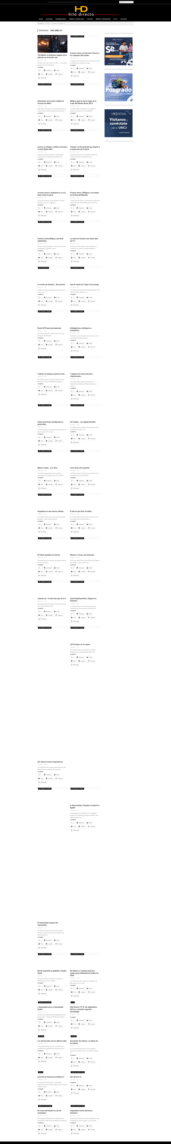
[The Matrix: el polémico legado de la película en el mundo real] (52, 44)
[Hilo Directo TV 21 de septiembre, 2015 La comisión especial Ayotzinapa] (85, 1003)
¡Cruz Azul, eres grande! (80, 468)
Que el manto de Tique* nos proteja (84, 284)
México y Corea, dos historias (82, 555)
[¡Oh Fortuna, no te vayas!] (85, 634)
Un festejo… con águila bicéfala (82, 422)
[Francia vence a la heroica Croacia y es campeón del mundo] (85, 43)
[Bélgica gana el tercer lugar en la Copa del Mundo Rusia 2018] (85, 91)
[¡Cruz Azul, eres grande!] (85, 457)
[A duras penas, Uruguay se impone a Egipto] (85, 795)
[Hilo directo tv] (85, 1072)
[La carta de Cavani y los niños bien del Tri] (85, 228)
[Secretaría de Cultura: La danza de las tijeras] (85, 1037)
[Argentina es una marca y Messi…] (52, 501)
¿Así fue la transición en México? (50, 1077)
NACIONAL (49, 19)
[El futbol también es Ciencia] (52, 545)
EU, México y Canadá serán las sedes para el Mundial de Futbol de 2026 (84, 973)
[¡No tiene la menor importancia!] (52, 692)
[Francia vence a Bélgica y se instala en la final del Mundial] (85, 182)
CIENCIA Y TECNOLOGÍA (76, 19)
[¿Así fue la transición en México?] (52, 1072)
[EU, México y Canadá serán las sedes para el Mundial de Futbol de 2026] (85, 960)
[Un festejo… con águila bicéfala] (85, 412)
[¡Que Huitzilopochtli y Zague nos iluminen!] (85, 588)
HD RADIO (124, 19)
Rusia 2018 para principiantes (49, 328)
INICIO (41, 19)
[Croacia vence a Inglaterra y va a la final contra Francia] (52, 182)
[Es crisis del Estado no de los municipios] (52, 1106)
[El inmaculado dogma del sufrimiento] (52, 853)
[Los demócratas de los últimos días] (52, 1037)
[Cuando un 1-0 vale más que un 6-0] (52, 588)
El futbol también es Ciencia (48, 555)
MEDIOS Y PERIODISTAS (103, 19)
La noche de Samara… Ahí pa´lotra (51, 284)
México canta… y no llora (47, 468)
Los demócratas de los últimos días (52, 1041)
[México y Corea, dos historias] (85, 545)
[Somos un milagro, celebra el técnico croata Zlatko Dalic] (52, 137)
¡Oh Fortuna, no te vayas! (80, 644)
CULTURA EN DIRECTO (43, 267)
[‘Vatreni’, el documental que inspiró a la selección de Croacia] (85, 137)
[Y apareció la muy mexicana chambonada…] (85, 364)
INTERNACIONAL (61, 19)
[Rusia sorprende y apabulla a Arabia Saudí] (52, 960)
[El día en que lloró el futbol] (85, 501)
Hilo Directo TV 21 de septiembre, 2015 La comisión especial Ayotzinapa (83, 1009)
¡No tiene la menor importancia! (50, 762)
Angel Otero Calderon (44, 36)
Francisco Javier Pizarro (77, 1072)
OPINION (40, 1072)
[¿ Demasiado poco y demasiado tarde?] (52, 1003)
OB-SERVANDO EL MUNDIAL (77, 36)
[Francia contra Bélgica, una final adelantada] (52, 228)
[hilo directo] (81, 10)
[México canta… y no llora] (52, 457)
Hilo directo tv (75, 1077)
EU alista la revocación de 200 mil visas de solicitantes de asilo (65, 2)
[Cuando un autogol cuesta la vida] (52, 364)
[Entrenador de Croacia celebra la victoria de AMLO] (52, 91)
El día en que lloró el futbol (81, 511)
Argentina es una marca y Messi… (51, 511)
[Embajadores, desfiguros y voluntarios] (85, 318)
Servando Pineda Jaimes (45, 1002)
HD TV (115, 19)
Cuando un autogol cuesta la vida (50, 374)
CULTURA (90, 19)
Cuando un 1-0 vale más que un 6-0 (51, 598)
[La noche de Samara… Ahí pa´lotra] (52, 274)
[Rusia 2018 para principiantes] (52, 318)
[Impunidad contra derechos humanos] (85, 1106)
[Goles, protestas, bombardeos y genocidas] (52, 412)
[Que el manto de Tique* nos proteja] (85, 274)
